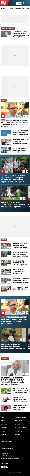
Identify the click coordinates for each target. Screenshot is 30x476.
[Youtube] (7, 467)
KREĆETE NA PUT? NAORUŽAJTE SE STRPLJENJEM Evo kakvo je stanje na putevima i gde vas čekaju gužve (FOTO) (13, 346)
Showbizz (4, 434)
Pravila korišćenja (21, 417)
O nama (17, 424)
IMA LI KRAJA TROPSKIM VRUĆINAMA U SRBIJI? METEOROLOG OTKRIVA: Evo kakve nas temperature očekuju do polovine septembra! (20, 280)
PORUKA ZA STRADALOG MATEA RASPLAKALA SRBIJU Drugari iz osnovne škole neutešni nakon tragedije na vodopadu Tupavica (13, 179)
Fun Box (3, 445)
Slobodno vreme (6, 441)
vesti (28, 8)
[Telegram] (10, 36)
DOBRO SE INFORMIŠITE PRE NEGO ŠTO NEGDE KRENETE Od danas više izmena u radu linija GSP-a (20, 133)
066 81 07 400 (6, 453)
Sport (3, 431)
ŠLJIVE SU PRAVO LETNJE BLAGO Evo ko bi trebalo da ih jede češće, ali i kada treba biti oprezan (20, 390)
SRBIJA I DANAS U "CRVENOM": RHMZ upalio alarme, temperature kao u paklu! (18, 271)
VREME (4, 239)
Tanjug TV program (21, 427)
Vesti (3, 100)
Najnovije (4, 8)
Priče (2, 438)
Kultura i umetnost (7, 448)
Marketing (18, 431)
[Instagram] (5, 467)
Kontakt (18, 434)
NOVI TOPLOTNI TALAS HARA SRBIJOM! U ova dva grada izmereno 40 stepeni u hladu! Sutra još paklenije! (20, 289)
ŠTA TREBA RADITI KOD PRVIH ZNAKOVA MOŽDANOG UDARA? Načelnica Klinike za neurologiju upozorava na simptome (12, 381)
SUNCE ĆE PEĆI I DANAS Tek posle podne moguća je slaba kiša (20, 245)
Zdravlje (5, 358)
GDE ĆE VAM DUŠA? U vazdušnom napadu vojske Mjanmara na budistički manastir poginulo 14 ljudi (19, 150)
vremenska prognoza (17, 8)
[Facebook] (8, 36)
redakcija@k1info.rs (9, 456)
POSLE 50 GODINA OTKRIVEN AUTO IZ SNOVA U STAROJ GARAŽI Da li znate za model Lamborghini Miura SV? (12, 205)
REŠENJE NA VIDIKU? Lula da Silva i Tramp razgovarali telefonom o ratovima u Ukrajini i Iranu (20, 141)
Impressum (18, 420)
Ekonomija (4, 427)
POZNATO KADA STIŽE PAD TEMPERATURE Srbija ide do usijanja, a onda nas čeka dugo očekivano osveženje (20, 254)
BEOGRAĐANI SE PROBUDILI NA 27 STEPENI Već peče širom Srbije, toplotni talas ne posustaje (20, 263)
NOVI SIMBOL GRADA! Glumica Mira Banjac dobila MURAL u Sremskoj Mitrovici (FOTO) (20, 34)
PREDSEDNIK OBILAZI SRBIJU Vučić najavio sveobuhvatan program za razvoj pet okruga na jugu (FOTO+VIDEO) (14, 123)
